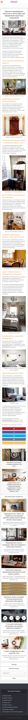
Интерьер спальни (7, 705)
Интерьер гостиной (7, 698)
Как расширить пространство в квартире (12, 711)
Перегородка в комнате (8, 709)
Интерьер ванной (6, 695)
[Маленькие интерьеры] (14, 1)
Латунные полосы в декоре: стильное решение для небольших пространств (14, 599)
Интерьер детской (6, 700)
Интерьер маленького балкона (10, 707)
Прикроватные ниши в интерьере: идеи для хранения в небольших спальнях (14, 545)
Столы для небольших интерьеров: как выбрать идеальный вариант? (14, 626)
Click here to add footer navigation (14, 717)
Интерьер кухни (6, 702)
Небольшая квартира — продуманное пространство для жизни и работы (14, 572)
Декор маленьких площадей (15, 424)
